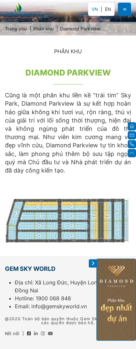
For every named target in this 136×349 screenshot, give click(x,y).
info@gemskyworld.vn (59, 306)
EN (108, 9)
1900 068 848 (53, 298)
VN (94, 9)
